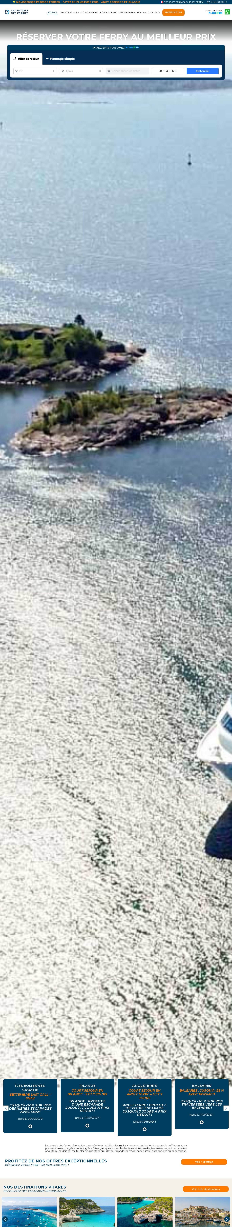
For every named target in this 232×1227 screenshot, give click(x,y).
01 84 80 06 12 (218, 2)
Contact (154, 12)
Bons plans (108, 12)
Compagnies (89, 12)
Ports (141, 12)
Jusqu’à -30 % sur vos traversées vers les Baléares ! (88, 1104)
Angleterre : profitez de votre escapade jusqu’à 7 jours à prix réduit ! (30, 1110)
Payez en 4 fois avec (109, 47)
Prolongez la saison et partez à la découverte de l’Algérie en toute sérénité (202, 1111)
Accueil (52, 12)
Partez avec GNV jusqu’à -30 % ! (144, 1111)
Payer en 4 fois (214, 11)
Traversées (126, 12)
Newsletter (173, 12)
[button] (226, 1108)
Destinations (69, 12)
